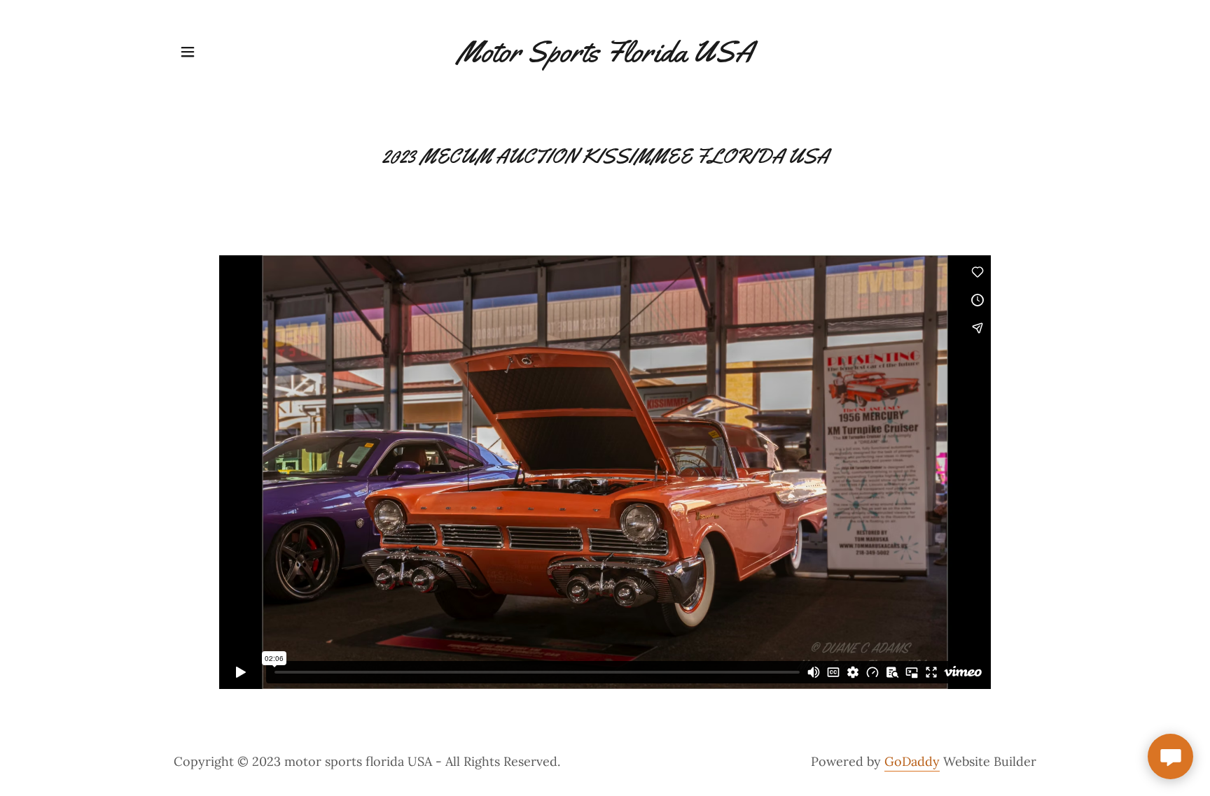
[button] (188, 52)
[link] (605, 57)
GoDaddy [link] (912, 761)
